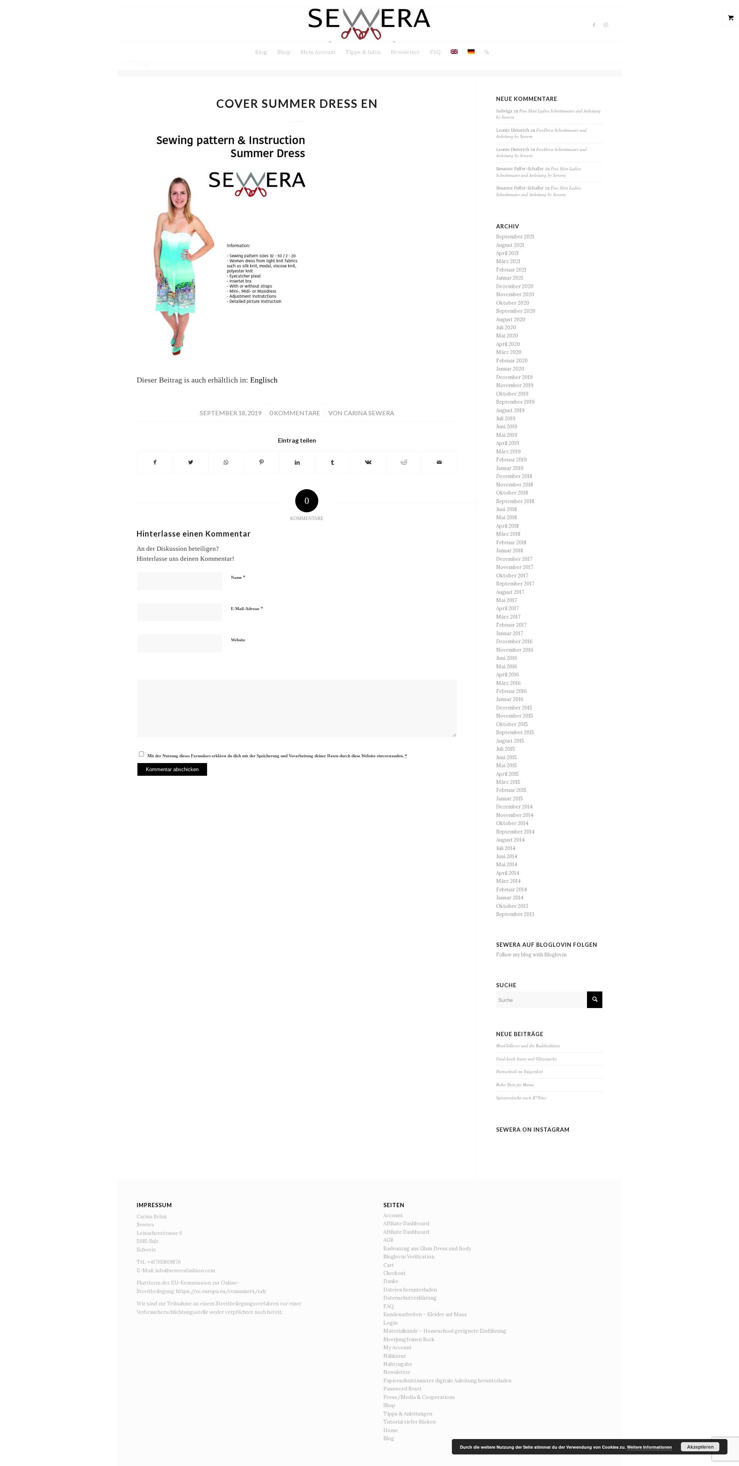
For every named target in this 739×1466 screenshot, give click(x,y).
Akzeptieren (700, 1446)
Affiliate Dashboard (406, 1223)
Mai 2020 (507, 335)
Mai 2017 (506, 600)
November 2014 (514, 815)
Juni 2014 (506, 856)
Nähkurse (394, 1356)
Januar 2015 (509, 798)
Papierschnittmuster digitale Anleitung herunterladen (447, 1380)
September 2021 (515, 236)
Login (390, 1323)
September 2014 (515, 832)
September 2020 (515, 311)
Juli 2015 (505, 749)
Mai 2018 (506, 517)
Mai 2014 (506, 864)
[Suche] (484, 52)
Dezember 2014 (514, 806)
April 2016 (507, 674)
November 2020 (515, 294)
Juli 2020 (506, 327)
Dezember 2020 (514, 286)
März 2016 (508, 683)
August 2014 (510, 840)
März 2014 (508, 881)
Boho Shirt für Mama (515, 1084)
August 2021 (510, 245)
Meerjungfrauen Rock (409, 1339)
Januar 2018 (509, 550)
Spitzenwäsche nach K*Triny (521, 1097)
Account (393, 1215)
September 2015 (515, 732)
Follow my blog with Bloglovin (531, 954)
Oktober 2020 (512, 303)
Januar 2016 (509, 699)
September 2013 (515, 914)
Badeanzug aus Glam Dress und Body (427, 1248)
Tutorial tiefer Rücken (409, 1422)
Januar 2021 (509, 278)
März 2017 (508, 617)
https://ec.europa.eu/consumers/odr (221, 1291)
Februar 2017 (511, 625)
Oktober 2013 (512, 906)
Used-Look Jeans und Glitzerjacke (526, 1059)
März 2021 (508, 261)
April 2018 (507, 526)
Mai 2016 (506, 666)
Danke (390, 1281)
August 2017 (510, 592)
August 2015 (510, 741)
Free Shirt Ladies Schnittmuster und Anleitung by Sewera (538, 172)
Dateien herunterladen (410, 1290)
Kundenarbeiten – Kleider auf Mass (425, 1314)
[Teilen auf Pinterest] (261, 462)
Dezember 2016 (514, 641)
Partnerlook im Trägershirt (519, 1071)
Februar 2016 (511, 691)
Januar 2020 (510, 369)
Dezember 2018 (514, 476)
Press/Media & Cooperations (419, 1397)
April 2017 (507, 608)
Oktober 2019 (512, 394)
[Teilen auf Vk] (368, 462)
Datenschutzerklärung (409, 1298)
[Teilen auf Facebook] (154, 462)
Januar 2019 (509, 468)
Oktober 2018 (512, 493)
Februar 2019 (511, 459)
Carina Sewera (369, 412)
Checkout (394, 1273)
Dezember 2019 (514, 377)
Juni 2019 (506, 426)
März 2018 (508, 534)
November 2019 (514, 385)
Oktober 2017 (512, 575)
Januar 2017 (509, 633)
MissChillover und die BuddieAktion (528, 1045)
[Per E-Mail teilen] (439, 462)
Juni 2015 (506, 757)
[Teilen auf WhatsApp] (226, 462)
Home (390, 1430)
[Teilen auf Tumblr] (332, 462)
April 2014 (507, 873)
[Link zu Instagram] (606, 25)
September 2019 (515, 402)
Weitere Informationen (649, 1447)
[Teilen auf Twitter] (190, 462)
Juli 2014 (505, 848)
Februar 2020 (512, 360)
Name (238, 577)
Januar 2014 (509, 897)
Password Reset (402, 1388)
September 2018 (515, 501)
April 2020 (508, 344)
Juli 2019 (505, 418)
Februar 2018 (511, 542)
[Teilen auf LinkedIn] (296, 462)
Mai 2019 (506, 435)
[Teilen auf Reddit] (403, 462)
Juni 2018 (506, 509)
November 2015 (514, 716)
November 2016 (514, 650)
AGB (388, 1240)
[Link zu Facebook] (594, 25)
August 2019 (510, 410)
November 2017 (514, 567)
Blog (388, 1438)
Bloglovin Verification (409, 1256)
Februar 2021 (511, 270)
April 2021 (507, 253)
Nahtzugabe (397, 1364)
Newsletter (396, 1372)
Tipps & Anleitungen (407, 1414)
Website (238, 639)
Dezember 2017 (514, 559)
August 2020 (510, 319)
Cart (388, 1265)
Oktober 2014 (512, 823)
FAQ (388, 1306)
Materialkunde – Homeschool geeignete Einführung (444, 1331)
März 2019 (508, 451)
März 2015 (508, 782)
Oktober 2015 (512, 724)
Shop (389, 1405)
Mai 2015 (506, 765)
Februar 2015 (511, 790)
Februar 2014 (511, 889)
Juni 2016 (506, 658)
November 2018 (514, 484)
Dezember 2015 (514, 707)
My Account (397, 1347)
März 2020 (509, 352)
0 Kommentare (294, 412)
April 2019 (507, 443)
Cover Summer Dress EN (297, 103)
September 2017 (515, 583)
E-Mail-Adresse (247, 608)
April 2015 (507, 774)
